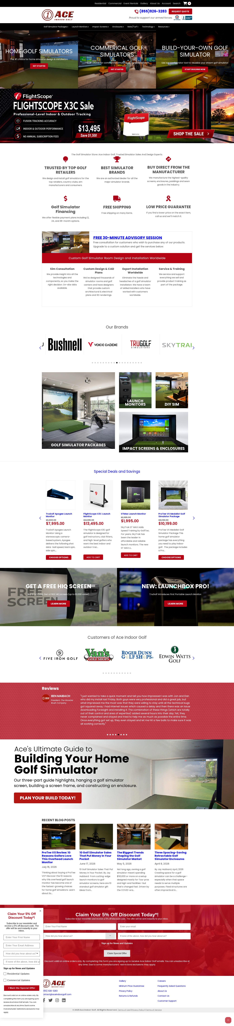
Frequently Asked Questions (172, 986)
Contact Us (163, 995)
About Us (155, 3)
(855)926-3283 (153, 11)
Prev (41, 518)
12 (122, 362)
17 (135, 362)
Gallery (144, 3)
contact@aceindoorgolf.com (56, 994)
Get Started (39, 66)
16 (133, 362)
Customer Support (167, 1000)
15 (130, 362)
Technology (147, 26)
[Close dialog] (40, 910)
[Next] (192, 347)
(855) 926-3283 (50, 990)
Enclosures (118, 26)
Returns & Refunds (128, 995)
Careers (162, 981)
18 (138, 362)
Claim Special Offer (117, 953)
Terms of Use (124, 1010)
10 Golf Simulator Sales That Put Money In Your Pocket (95, 856)
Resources (163, 26)
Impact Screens (100, 26)
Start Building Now (195, 69)
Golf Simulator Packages (55, 26)
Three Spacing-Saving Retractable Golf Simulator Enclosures (170, 856)
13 (125, 362)
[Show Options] (110, 936)
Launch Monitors (79, 26)
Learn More (58, 603)
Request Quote (180, 11)
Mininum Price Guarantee (131, 986)
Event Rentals (130, 3)
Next (193, 518)
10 (117, 362)
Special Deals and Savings (117, 471)
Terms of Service (154, 1010)
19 (141, 362)
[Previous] (41, 347)
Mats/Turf (132, 26)
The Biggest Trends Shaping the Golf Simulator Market (130, 856)
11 (119, 362)
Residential (100, 3)
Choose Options (96, 557)
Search (176, 3)
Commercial (114, 3)
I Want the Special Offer (21, 988)
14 (127, 362)
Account (166, 3)
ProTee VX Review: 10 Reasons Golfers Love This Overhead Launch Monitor (57, 857)
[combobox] (75, 936)
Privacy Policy (125, 991)
